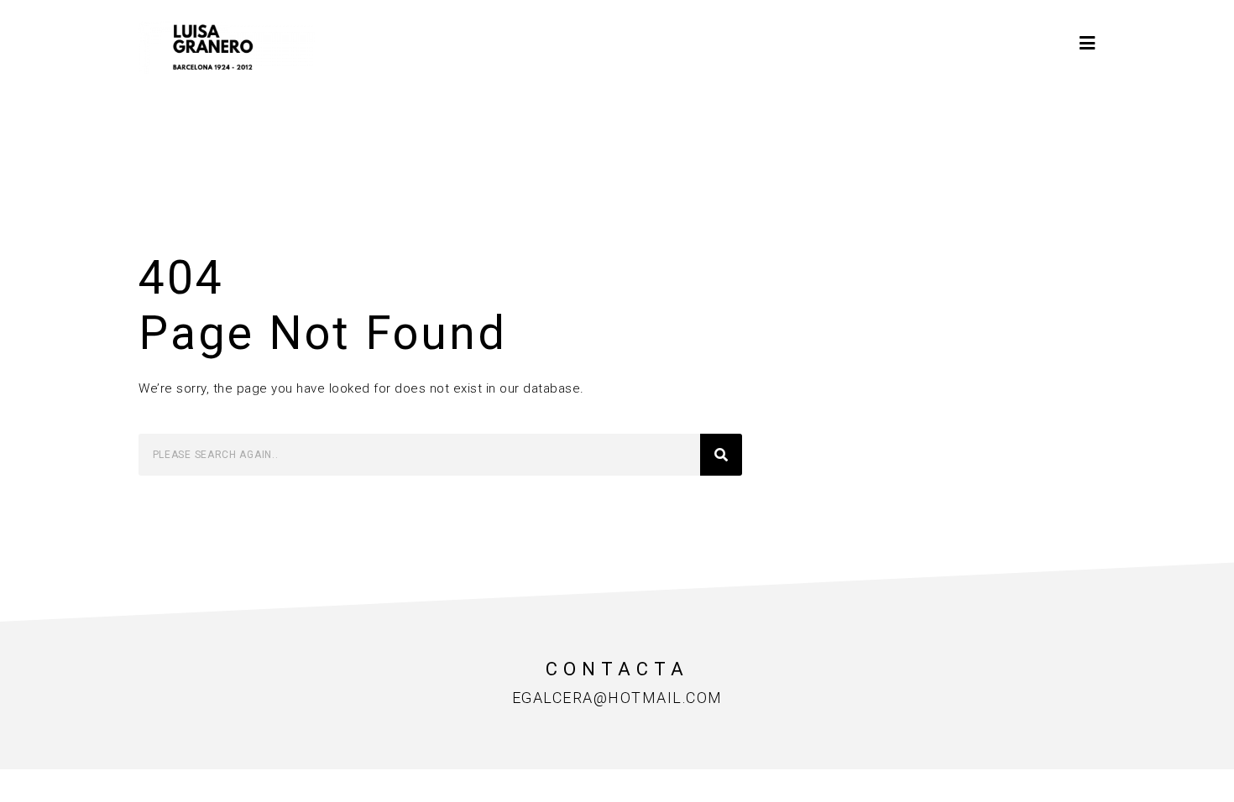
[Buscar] (721, 455)
